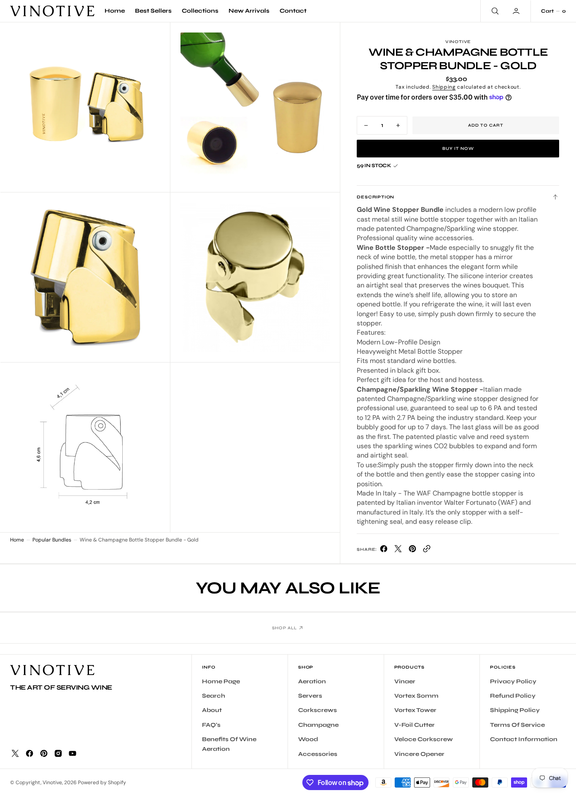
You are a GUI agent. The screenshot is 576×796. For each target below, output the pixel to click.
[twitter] (398, 550)
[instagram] (58, 753)
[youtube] (72, 753)
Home (17, 539)
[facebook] (384, 550)
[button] (516, 11)
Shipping (444, 87)
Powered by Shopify (102, 782)
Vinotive (52, 782)
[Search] (494, 11)
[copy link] (427, 550)
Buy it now (458, 148)
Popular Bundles (51, 539)
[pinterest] (412, 550)
